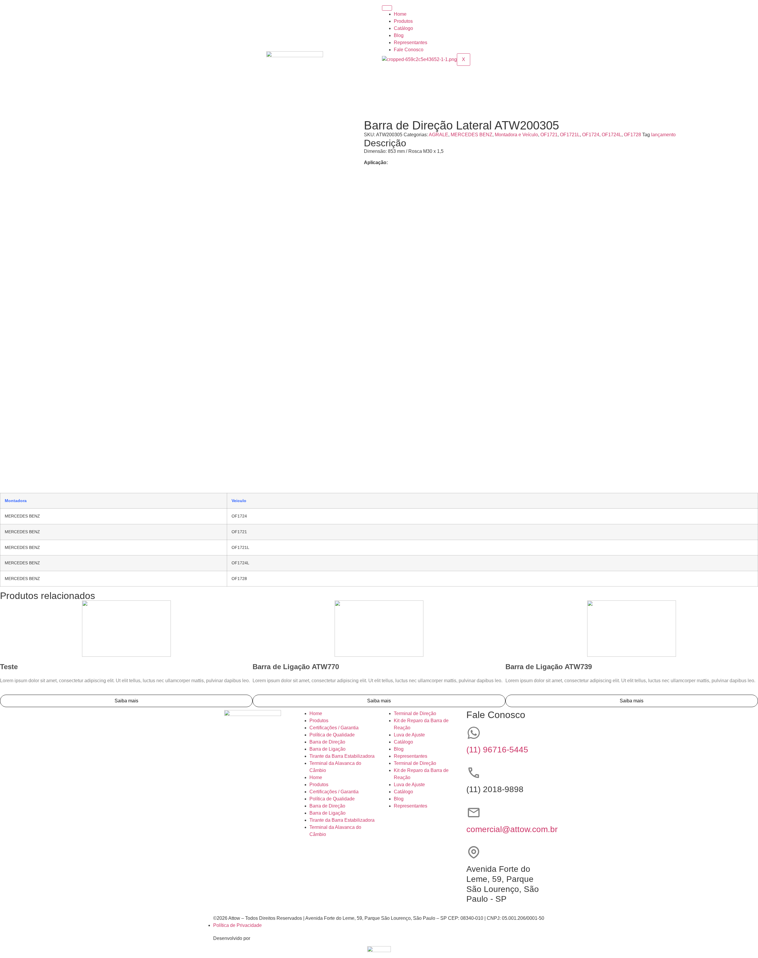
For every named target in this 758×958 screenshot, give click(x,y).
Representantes (410, 42)
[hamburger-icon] (387, 8)
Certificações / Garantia (334, 727)
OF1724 (590, 134)
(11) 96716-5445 (497, 749)
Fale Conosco (408, 49)
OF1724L (612, 134)
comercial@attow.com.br (512, 829)
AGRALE (438, 134)
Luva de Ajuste (409, 734)
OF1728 (632, 134)
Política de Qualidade (332, 734)
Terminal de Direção (415, 713)
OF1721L (570, 134)
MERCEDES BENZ (471, 134)
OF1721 (549, 134)
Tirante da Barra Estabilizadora (342, 756)
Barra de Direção (327, 741)
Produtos (403, 21)
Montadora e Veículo (516, 134)
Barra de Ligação (327, 749)
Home (400, 14)
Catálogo (403, 28)
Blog (399, 35)
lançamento (663, 134)
